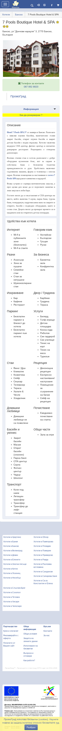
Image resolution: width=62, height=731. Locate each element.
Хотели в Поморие (42, 550)
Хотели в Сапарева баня (45, 576)
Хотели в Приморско (43, 555)
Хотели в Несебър (12, 578)
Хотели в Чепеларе (12, 606)
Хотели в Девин (10, 555)
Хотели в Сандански (43, 571)
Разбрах (31, 727)
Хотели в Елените (11, 559)
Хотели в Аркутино (12, 537)
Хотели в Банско (11, 546)
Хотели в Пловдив (42, 546)
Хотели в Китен (10, 569)
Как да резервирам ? (31, 115)
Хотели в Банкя (10, 541)
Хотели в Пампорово (43, 541)
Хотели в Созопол (12, 592)
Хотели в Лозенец (11, 573)
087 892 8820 (31, 86)
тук (57, 722)
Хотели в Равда (41, 559)
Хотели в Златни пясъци (14, 564)
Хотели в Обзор (41, 537)
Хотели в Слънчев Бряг (14, 588)
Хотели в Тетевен (11, 597)
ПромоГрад (18, 96)
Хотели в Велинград (12, 550)
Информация (31, 109)
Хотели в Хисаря (11, 601)
